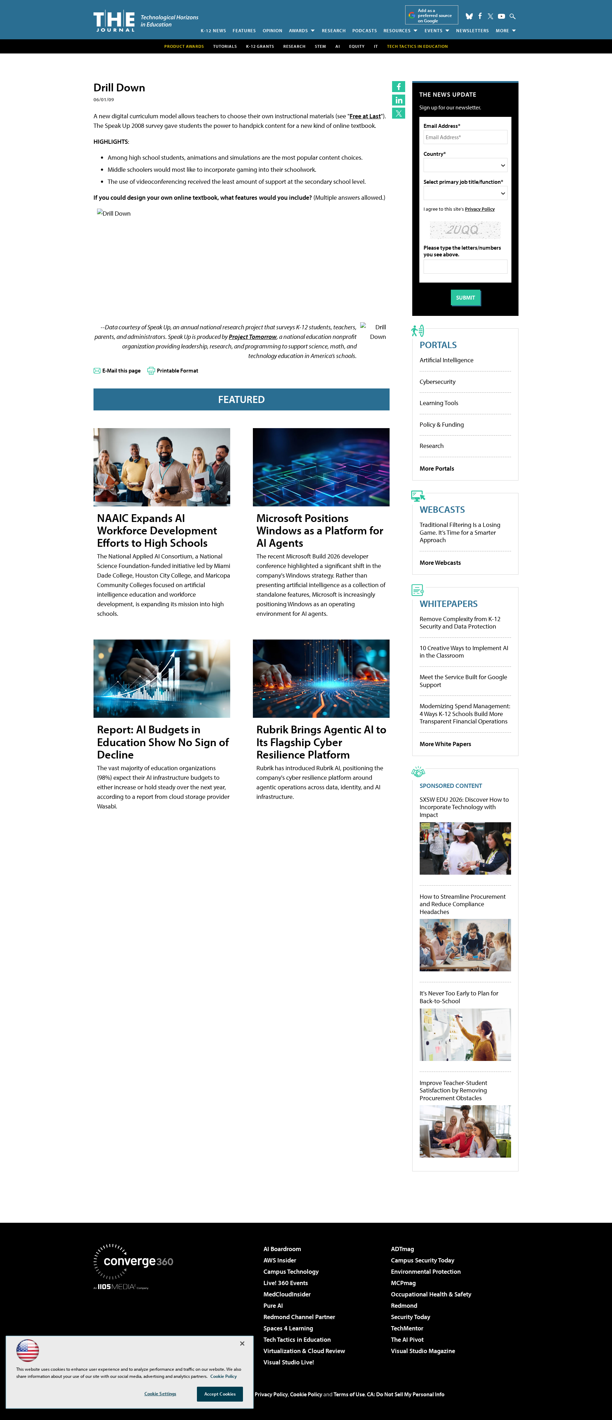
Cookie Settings (160, 1393)
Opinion (273, 30)
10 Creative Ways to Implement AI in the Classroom (464, 652)
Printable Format (177, 370)
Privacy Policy (480, 208)
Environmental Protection (426, 1271)
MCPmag (403, 1283)
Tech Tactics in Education (297, 1339)
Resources (397, 30)
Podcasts (364, 30)
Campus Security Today (422, 1260)
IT (376, 46)
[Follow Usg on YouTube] (501, 16)
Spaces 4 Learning (288, 1328)
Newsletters (472, 30)
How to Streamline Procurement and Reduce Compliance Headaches (463, 904)
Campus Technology (291, 1271)
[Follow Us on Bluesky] (469, 16)
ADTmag (402, 1249)
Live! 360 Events (286, 1283)
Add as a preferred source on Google (435, 15)
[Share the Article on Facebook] (398, 86)
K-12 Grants (260, 46)
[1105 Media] (136, 1326)
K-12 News (213, 30)
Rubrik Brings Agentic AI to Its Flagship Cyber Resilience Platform (321, 741)
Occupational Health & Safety (431, 1294)
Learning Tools (439, 403)
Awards (298, 30)
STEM (320, 46)
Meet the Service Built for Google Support (463, 681)
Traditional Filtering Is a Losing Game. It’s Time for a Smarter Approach (460, 532)
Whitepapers (449, 603)
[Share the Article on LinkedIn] (398, 100)
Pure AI (273, 1305)
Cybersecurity (437, 381)
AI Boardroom (282, 1249)
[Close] (242, 1343)
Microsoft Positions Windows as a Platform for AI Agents (319, 530)
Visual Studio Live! (289, 1362)
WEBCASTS (442, 509)
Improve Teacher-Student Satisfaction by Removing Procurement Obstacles (453, 1090)
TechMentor (407, 1328)
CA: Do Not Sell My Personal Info (405, 1394)
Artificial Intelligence (447, 360)
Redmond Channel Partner (299, 1317)
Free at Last (365, 116)
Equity (357, 46)
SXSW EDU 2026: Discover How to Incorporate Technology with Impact (464, 807)
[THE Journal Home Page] (146, 21)
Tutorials (225, 46)
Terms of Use (349, 1394)
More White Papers (445, 744)
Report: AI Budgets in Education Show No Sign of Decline (163, 741)
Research (334, 30)
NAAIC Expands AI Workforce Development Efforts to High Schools (157, 530)
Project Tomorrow (253, 337)
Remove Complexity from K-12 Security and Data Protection (460, 623)
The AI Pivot (407, 1339)
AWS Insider (280, 1260)
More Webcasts (440, 562)
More (502, 30)
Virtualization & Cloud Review (304, 1351)
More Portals (437, 468)
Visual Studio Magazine (423, 1351)
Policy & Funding (442, 424)
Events (434, 30)
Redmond (404, 1305)
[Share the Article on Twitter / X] (398, 113)
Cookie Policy (306, 1394)
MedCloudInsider (287, 1294)
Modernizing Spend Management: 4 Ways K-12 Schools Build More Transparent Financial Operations (465, 713)
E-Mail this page (121, 370)
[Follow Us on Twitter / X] (490, 16)
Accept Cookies (220, 1394)
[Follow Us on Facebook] (480, 15)
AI (337, 46)
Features (244, 30)
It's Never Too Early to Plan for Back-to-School (459, 997)
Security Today (410, 1317)
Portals (438, 344)
